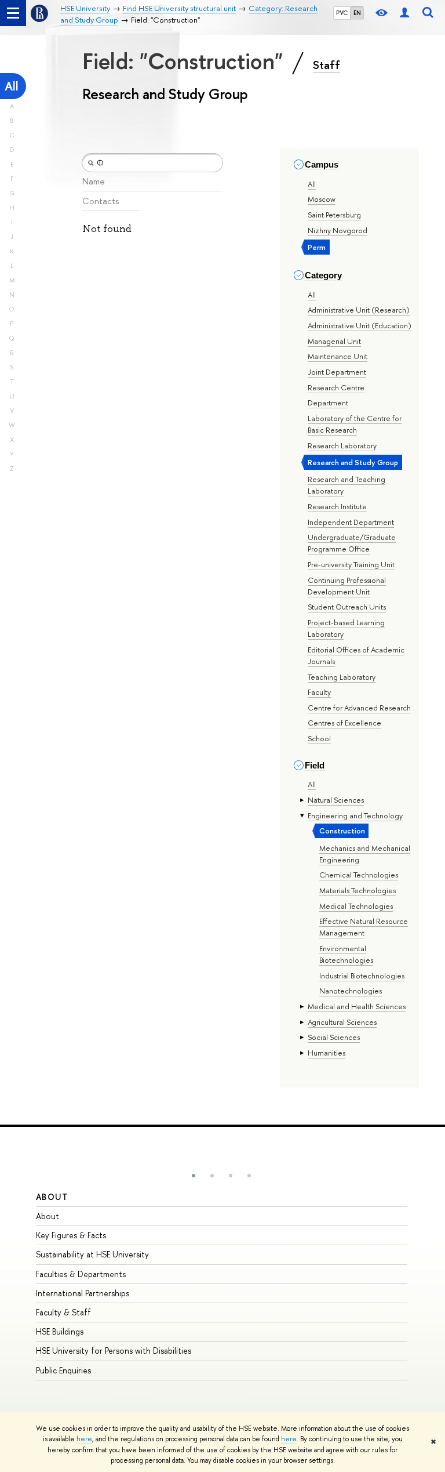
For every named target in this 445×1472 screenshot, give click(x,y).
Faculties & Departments (81, 1273)
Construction (342, 830)
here (84, 1439)
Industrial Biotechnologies (361, 975)
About (52, 1196)
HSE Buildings (59, 1331)
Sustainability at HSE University (92, 1254)
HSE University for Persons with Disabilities (113, 1350)
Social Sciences (334, 1037)
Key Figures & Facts (71, 1235)
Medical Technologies (356, 906)
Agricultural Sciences (342, 1022)
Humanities (326, 1052)
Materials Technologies (357, 890)
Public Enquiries (63, 1370)
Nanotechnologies (350, 990)
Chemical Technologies (358, 874)
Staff (326, 64)
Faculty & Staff (63, 1312)
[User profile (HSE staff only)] (404, 13)
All (12, 86)
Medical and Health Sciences (357, 1006)
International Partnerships (82, 1293)
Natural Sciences (336, 800)
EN (357, 13)
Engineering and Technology (355, 815)
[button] (193, 1175)
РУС (342, 13)
